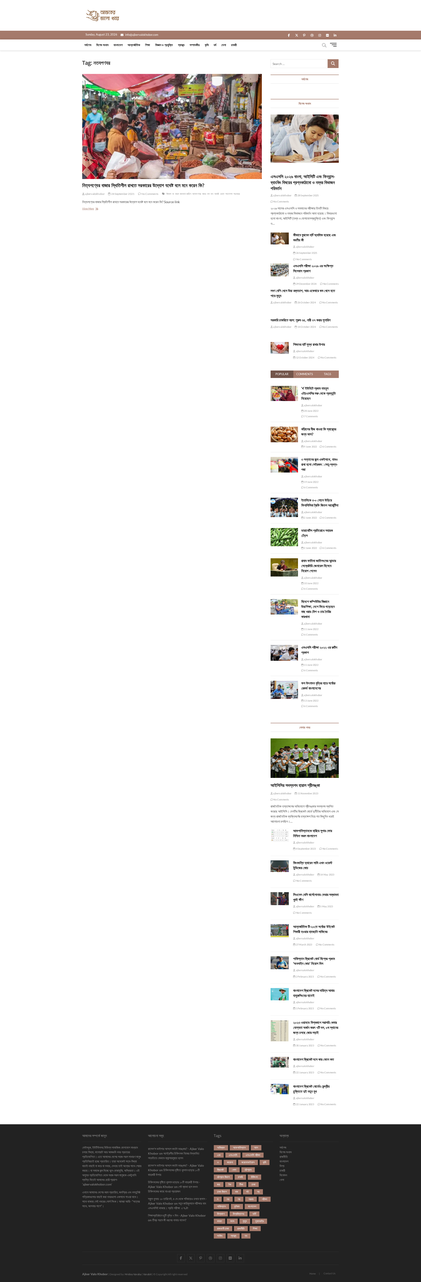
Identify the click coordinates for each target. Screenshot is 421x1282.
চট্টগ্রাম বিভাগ (223, 1177)
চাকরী (234, 45)
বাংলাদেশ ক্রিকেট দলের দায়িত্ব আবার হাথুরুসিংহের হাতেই (313, 993)
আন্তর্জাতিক (134, 45)
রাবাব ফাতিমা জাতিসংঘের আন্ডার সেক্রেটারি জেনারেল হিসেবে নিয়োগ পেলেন (318, 565)
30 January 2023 (305, 1045)
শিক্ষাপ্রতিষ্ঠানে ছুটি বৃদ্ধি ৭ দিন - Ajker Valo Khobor (177, 1215)
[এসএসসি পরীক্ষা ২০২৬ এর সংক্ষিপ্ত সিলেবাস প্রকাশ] (280, 269)
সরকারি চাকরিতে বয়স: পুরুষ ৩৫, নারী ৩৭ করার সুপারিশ (300, 320)
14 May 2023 (327, 874)
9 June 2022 (310, 446)
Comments (304, 374)
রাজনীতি (240, 1228)
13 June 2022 (310, 700)
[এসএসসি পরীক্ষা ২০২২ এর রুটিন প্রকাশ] (284, 647)
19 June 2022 (310, 481)
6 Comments (329, 446)
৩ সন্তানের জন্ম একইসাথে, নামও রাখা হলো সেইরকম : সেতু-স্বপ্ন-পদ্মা (319, 464)
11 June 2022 (310, 629)
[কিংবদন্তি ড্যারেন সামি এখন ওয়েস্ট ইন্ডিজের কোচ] (280, 866)
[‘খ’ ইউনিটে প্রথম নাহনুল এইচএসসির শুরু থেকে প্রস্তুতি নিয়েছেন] (284, 388)
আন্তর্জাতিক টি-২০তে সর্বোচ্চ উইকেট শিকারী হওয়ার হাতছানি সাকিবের (314, 929)
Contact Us (329, 1273)
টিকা (241, 1184)
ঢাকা (253, 1184)
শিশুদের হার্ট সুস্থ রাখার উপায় (309, 344)
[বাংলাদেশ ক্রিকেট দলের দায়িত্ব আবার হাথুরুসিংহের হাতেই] (280, 994)
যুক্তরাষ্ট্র (259, 1221)
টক (229, 1184)
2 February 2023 (305, 976)
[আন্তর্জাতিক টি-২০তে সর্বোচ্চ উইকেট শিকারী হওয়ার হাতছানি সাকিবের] (280, 930)
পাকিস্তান (221, 1206)
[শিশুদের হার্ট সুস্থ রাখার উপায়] (280, 348)
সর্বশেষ (87, 45)
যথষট (216, 193)
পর (239, 1199)
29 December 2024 (306, 283)
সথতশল (228, 193)
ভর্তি (254, 1214)
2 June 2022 (310, 517)
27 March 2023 (304, 944)
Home (312, 1273)
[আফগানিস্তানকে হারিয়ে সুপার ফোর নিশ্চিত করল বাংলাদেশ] (280, 835)
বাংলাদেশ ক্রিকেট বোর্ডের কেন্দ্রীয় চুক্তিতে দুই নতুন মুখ (311, 1089)
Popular (281, 374)
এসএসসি (233, 1155)
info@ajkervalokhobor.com (141, 34)
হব (246, 1235)
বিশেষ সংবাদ (102, 45)
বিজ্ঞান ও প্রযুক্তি (164, 45)
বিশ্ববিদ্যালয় (238, 1214)
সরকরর (237, 193)
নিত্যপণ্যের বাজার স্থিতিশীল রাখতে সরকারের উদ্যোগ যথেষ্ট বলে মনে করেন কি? (143, 185)
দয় (258, 1191)
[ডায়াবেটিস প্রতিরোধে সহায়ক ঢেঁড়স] (284, 530)
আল (256, 1147)
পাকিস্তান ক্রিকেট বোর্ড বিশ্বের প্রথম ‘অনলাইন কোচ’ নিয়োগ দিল (314, 961)
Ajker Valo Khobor (95, 1274)
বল (208, 193)
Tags (327, 374)
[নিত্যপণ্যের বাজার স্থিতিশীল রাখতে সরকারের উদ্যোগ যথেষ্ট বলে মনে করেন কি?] (172, 126)
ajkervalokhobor (95, 193)
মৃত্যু (245, 1221)
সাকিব (219, 1235)
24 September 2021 (122, 193)
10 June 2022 (310, 583)
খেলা (223, 45)
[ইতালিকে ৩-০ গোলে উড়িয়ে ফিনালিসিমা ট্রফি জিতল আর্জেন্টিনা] (284, 500)
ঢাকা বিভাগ (222, 1191)
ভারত (219, 1221)
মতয (232, 1221)
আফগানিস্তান (239, 1147)
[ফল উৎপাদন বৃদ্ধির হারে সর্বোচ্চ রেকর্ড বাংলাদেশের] (284, 683)
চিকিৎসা (254, 1177)
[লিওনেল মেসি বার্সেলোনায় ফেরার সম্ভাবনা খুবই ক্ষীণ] (280, 898)
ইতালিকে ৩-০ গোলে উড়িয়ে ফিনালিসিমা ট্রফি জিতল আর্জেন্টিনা (319, 503)
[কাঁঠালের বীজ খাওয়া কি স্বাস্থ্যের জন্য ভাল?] (284, 429)
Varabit (147, 1274)
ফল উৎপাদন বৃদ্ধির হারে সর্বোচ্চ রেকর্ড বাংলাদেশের (318, 686)
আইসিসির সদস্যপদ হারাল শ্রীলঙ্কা (295, 785)
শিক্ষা (147, 45)
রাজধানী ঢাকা (223, 1228)
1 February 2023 (305, 1008)
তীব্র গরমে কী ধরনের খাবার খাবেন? (169, 1220)
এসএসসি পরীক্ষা (253, 1155)
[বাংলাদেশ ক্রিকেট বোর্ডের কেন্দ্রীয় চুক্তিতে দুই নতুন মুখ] (280, 1089)
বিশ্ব (282, 1166)
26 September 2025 (306, 252)
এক (218, 1155)
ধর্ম (215, 45)
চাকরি (240, 1177)
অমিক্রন (221, 1147)
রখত (222, 193)
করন (177, 193)
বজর (204, 193)
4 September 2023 (306, 848)
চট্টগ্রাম (248, 1169)
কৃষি (207, 45)
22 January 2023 (305, 1072)
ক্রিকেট (220, 1169)
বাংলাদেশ (118, 45)
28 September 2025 (308, 195)
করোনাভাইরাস (248, 1162)
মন (212, 193)
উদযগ (168, 193)
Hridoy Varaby (133, 1274)
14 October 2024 (306, 326)
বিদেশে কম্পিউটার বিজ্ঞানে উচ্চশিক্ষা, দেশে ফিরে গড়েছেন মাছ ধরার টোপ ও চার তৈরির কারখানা (318, 609)
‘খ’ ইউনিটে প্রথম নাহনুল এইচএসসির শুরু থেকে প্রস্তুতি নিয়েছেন (318, 393)
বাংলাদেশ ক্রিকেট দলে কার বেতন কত (313, 1059)
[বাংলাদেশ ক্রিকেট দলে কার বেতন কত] (280, 1062)
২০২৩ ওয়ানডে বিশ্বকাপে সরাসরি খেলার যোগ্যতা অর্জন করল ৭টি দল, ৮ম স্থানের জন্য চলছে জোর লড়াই (315, 1027)
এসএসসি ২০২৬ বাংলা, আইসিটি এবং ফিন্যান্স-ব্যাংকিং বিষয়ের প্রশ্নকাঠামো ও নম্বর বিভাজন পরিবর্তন (303, 182)
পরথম (250, 1199)
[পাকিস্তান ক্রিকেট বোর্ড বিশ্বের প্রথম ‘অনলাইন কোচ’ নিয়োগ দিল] (280, 962)
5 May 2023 (326, 906)
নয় (228, 1199)
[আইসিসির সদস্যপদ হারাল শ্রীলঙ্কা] (305, 758)
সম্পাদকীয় (195, 45)
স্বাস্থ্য (181, 45)
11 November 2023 (307, 793)
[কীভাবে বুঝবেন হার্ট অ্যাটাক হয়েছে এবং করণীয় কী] (280, 238)
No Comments (149, 193)
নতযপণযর (196, 193)
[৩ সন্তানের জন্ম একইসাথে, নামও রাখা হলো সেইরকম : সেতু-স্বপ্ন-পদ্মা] (284, 459)
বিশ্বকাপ (221, 1214)
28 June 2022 (310, 410)
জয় (218, 1184)
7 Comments (311, 416)
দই (247, 1191)
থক (236, 1191)
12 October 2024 (305, 357)
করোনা (230, 1162)
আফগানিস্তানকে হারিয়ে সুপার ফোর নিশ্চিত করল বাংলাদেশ (312, 833)
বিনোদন (283, 1175)
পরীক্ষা (264, 1199)
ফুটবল (237, 1206)
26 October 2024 (306, 302)
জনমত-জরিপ (185, 193)
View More (92, 209)
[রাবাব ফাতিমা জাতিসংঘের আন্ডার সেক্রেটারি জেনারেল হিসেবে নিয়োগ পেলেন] (284, 561)
